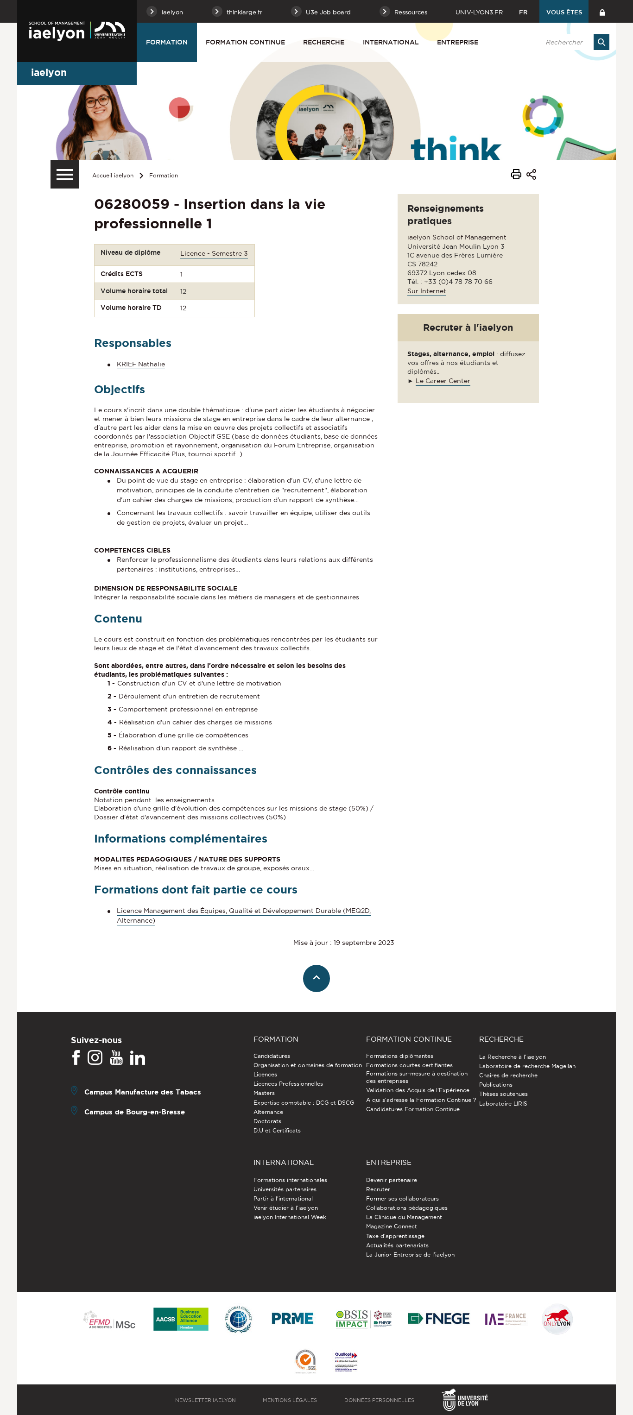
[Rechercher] (601, 42)
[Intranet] (602, 11)
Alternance (268, 1112)
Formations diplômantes (399, 1056)
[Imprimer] (516, 175)
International (391, 42)
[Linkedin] (137, 1058)
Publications (496, 1085)
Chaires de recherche (508, 1075)
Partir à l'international (283, 1198)
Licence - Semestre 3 (214, 253)
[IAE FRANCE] (505, 1319)
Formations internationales (290, 1180)
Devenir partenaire (391, 1180)
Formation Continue (245, 42)
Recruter (378, 1189)
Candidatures (271, 1056)
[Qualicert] (305, 1362)
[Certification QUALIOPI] (346, 1363)
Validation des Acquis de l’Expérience (417, 1090)
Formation (167, 42)
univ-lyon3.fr (479, 12)
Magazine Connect (391, 1226)
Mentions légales (290, 1400)
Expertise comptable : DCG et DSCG (303, 1103)
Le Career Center (443, 380)
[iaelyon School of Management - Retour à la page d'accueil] (77, 31)
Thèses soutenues (503, 1094)
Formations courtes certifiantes (409, 1065)
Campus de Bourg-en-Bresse (134, 1111)
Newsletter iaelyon (205, 1400)
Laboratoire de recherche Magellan (527, 1066)
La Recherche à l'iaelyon (512, 1057)
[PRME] (293, 1319)
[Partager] (531, 175)
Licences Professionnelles (288, 1084)
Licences (265, 1074)
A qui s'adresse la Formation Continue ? (421, 1100)
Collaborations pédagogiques (407, 1208)
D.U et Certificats (277, 1130)
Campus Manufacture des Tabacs (142, 1091)
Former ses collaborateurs (402, 1198)
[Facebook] (76, 1058)
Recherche (323, 42)
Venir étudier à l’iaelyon (285, 1208)
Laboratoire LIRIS (503, 1104)
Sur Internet (426, 291)
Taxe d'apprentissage (395, 1236)
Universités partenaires (284, 1189)
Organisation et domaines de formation (307, 1065)
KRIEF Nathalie (141, 364)
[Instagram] (95, 1058)
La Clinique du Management (404, 1217)
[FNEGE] (439, 1319)
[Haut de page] (316, 978)
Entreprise (457, 42)
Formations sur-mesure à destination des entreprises (417, 1077)
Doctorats (267, 1121)
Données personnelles (379, 1400)
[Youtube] (116, 1058)
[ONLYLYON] (557, 1319)
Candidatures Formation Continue (413, 1109)
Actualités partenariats (397, 1245)
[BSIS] (363, 1320)
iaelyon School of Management (456, 237)
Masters (264, 1093)
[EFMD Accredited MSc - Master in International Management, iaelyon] (109, 1320)
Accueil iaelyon (112, 175)
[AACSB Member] (181, 1320)
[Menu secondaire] (65, 174)
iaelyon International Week (289, 1217)
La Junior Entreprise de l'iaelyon (410, 1254)
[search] (572, 42)
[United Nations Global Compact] (238, 1319)
